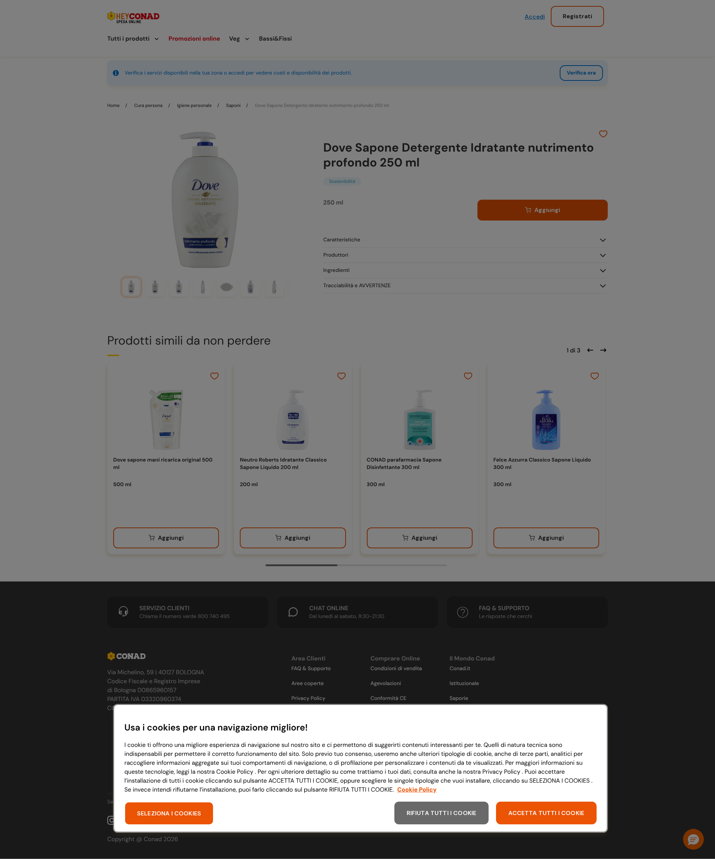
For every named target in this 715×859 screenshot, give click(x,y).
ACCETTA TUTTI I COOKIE (546, 813)
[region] (360, 768)
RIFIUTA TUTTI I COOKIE (442, 813)
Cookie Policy (417, 789)
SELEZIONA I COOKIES (169, 813)
